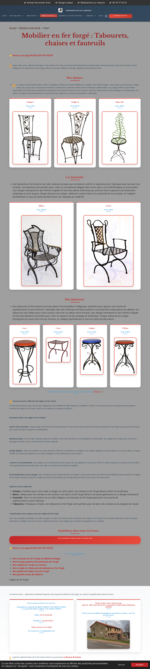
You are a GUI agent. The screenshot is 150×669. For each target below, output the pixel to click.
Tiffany (125, 328)
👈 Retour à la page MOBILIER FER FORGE (31, 55)
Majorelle (120, 102)
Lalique (92, 328)
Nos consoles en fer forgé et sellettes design (36, 558)
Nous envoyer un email (41, 627)
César (58, 328)
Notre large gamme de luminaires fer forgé (36, 561)
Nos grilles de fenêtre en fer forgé (31, 571)
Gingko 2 (75, 102)
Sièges (46, 28)
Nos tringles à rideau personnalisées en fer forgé (38, 568)
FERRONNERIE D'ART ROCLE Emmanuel (79, 10)
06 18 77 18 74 (47, 621)
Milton (41, 206)
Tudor (108, 206)
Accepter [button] (139, 664)
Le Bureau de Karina (72, 657)
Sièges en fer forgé (18, 579)
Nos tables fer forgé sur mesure (30, 564)
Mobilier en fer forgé (29, 28)
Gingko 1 (30, 102)
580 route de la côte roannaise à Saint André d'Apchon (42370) (112, 606)
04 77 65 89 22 (46, 615)
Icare (24, 328)
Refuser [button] (121, 664)
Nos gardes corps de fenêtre (28, 574)
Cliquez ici (98, 392)
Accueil (12, 28)
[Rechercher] (106, 16)
